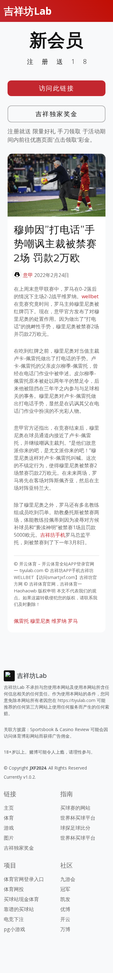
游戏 (9, 827)
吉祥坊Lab (27, 11)
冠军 (65, 889)
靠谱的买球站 (19, 909)
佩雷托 (21, 620)
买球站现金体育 (21, 899)
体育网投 (14, 889)
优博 (65, 909)
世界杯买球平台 (77, 817)
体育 (9, 817)
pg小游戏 (14, 929)
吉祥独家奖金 (56, 114)
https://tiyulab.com (76, 700)
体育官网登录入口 (24, 879)
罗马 (73, 620)
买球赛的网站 (75, 807)
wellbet (90, 296)
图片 (9, 837)
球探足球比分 (75, 827)
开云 (65, 919)
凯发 (65, 899)
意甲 (28, 275)
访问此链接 (56, 88)
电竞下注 (14, 919)
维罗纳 (59, 620)
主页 (9, 807)
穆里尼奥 (40, 620)
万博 (65, 929)
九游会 (67, 879)
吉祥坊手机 (52, 534)
